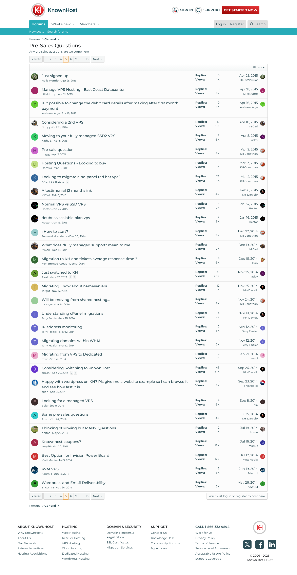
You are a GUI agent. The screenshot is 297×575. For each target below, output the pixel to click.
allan (45, 391)
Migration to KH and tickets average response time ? (89, 259)
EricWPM (48, 487)
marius (253, 445)
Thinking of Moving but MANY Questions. (79, 428)
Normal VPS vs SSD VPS (64, 204)
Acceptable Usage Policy (212, 553)
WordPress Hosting (76, 558)
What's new (61, 24)
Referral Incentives (31, 548)
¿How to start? (55, 231)
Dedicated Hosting (75, 553)
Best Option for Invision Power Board (75, 455)
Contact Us (159, 533)
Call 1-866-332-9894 (212, 527)
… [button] (81, 59)
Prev (37, 59)
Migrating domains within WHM (71, 341)
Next (96, 59)
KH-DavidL (250, 290)
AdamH (47, 473)
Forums (38, 24)
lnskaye (47, 304)
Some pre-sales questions (65, 414)
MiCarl (253, 126)
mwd (45, 359)
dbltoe (46, 432)
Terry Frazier (49, 318)
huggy (46, 154)
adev (254, 140)
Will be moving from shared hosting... (76, 300)
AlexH (46, 277)
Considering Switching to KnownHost (76, 368)
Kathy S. (47, 140)
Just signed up (55, 76)
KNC (44, 181)
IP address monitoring (62, 327)
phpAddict (251, 385)
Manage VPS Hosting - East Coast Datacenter (83, 89)
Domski (47, 167)
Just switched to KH (60, 272)
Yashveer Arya (51, 113)
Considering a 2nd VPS (62, 122)
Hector (46, 209)
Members (87, 24)
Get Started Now (240, 10)
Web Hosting (71, 533)
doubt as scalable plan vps (66, 218)
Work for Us (203, 533)
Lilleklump (49, 94)
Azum (46, 419)
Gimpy (46, 127)
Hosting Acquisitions (32, 553)
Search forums (57, 31)
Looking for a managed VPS (67, 401)
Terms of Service (207, 543)
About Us (24, 538)
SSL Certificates (117, 542)
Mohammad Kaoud (54, 263)
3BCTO (46, 372)
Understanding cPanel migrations (72, 313)
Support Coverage (208, 558)
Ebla (45, 405)
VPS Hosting (71, 543)
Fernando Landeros (54, 236)
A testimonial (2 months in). (67, 190)
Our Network (27, 543)
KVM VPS (50, 469)
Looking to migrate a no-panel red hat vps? (81, 177)
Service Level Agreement (213, 548)
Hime (254, 432)
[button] (74, 24)
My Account (159, 548)
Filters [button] (257, 67)
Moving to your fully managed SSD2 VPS (78, 136)
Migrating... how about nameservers (74, 286)
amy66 (46, 446)
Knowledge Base (163, 538)
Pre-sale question (58, 149)
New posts (36, 31)
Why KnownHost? (30, 533)
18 (87, 59)
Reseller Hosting (73, 538)
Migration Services (119, 547)
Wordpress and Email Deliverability (73, 483)
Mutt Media (49, 460)
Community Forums (165, 543)
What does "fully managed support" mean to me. (86, 245)
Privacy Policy (205, 538)
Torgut (46, 290)
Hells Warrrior (51, 80)
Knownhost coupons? (61, 441)
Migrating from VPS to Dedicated (72, 354)
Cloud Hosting (72, 548)
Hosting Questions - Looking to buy (74, 163)
